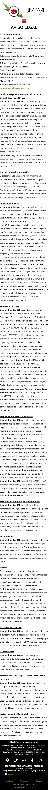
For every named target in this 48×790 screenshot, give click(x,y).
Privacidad (24, 781)
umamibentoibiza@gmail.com (14, 88)
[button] (24, 21)
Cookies (39, 781)
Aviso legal (9, 781)
